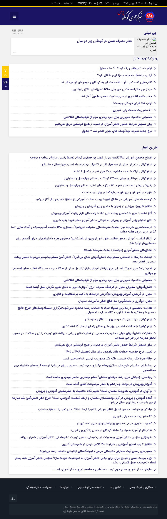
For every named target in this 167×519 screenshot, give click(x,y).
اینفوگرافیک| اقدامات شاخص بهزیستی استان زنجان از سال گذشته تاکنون (107, 326)
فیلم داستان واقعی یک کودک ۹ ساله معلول (125, 68)
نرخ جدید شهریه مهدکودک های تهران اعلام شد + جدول (117, 131)
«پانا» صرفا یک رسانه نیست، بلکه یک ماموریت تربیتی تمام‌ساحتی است (107, 358)
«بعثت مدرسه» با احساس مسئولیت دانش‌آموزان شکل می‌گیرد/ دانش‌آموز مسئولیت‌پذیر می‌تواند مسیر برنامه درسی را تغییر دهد (85, 259)
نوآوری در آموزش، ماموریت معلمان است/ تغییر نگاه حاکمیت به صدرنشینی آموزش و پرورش (94, 391)
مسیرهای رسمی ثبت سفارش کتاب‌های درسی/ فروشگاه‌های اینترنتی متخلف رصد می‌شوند (96, 451)
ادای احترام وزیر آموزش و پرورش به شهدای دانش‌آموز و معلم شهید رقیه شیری (102, 220)
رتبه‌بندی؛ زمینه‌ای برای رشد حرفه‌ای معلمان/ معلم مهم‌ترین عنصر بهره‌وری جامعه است (99, 377)
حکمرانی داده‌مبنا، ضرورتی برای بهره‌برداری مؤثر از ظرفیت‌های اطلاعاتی (107, 117)
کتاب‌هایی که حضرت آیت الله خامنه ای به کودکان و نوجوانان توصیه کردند (106, 82)
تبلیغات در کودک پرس (89, 487)
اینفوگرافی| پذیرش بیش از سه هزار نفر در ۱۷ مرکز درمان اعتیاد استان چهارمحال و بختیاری (96, 164)
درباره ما (64, 487)
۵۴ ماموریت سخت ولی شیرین (132, 110)
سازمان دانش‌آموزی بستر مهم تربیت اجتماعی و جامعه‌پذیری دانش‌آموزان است (102, 469)
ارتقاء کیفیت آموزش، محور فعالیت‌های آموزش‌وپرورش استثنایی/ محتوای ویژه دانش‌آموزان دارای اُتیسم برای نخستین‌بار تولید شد (86, 240)
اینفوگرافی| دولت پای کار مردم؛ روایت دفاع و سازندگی (118, 319)
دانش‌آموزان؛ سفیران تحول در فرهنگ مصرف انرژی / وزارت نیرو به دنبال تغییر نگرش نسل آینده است (88, 287)
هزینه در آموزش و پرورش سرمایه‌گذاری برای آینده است (117, 192)
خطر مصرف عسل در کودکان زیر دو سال (104, 41)
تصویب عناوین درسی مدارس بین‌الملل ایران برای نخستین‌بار (114, 423)
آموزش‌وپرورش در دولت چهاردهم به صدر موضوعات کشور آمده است (109, 384)
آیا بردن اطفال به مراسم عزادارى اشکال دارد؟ (124, 75)
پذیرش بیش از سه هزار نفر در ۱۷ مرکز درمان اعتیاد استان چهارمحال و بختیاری (103, 185)
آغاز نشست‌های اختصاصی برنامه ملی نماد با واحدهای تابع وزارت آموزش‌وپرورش (101, 213)
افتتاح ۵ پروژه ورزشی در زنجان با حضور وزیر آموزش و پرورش (113, 206)
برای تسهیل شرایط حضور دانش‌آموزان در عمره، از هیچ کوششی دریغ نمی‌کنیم (103, 124)
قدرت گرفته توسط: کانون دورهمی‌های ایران (83, 511)
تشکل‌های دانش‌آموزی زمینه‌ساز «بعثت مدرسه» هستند (118, 250)
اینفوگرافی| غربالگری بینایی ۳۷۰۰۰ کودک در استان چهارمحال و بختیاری (108, 178)
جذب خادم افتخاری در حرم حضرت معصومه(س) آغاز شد (116, 96)
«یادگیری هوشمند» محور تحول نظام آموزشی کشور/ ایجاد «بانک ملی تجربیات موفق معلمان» (95, 409)
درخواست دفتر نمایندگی (39, 487)
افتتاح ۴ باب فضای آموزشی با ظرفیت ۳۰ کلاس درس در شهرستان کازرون (107, 444)
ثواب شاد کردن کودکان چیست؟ (132, 103)
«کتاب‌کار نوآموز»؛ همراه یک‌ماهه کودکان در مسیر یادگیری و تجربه (111, 430)
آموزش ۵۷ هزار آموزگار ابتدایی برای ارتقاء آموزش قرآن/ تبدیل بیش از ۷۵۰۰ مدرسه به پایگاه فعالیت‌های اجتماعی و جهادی (84, 270)
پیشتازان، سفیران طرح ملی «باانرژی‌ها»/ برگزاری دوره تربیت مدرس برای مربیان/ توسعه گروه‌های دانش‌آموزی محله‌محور (85, 367)
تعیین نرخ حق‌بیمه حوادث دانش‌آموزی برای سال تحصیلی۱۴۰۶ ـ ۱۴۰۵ (108, 351)
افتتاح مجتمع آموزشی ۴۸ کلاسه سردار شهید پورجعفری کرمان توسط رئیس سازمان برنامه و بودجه (91, 157)
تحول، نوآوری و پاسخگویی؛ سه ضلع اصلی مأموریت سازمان (115, 300)
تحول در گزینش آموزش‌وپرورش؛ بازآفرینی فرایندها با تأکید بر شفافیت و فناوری (102, 294)
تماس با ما (115, 487)
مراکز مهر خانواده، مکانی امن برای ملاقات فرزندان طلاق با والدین (112, 89)
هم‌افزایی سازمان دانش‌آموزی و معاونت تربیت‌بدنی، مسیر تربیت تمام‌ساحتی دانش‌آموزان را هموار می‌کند (86, 437)
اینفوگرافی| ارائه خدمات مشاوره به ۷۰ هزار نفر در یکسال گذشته (112, 171)
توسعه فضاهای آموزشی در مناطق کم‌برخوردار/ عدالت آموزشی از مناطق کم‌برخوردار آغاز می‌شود (93, 199)
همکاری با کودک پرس (141, 487)
